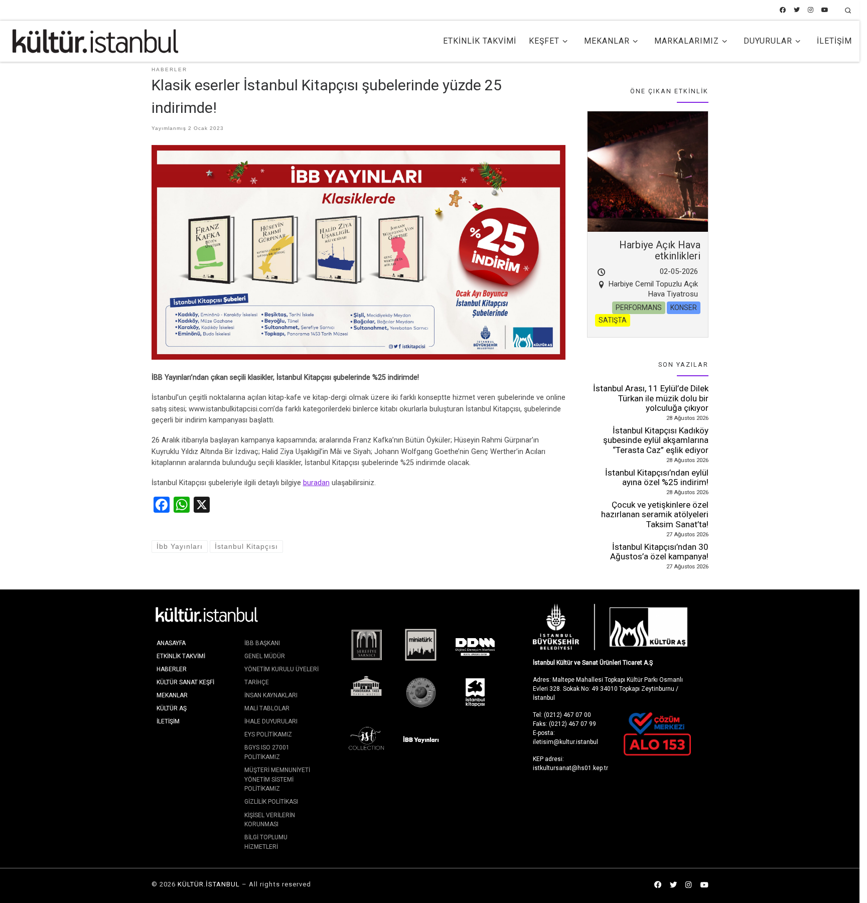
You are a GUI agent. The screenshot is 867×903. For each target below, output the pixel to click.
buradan (316, 483)
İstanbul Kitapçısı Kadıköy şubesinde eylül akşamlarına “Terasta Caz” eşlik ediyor (655, 440)
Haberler (172, 669)
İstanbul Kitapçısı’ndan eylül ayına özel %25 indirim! (656, 478)
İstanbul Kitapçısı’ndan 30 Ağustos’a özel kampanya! (659, 552)
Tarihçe (256, 682)
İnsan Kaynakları (271, 695)
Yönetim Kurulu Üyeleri (281, 669)
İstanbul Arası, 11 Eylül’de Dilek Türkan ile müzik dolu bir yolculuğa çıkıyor (650, 398)
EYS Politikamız (268, 734)
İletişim (168, 721)
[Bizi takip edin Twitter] (797, 10)
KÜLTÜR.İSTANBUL (209, 884)
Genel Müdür (264, 656)
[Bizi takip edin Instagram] (810, 10)
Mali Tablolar (267, 708)
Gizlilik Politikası (271, 801)
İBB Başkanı (262, 643)
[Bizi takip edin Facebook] (783, 10)
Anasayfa (171, 643)
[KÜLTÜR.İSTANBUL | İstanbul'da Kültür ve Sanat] (95, 40)
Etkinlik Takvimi (181, 656)
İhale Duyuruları (271, 721)
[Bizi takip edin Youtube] (824, 10)
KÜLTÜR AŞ (172, 708)
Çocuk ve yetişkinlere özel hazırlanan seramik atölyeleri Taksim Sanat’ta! (654, 514)
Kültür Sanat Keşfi (185, 682)
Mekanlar (172, 695)
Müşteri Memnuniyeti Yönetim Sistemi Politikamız (277, 779)
